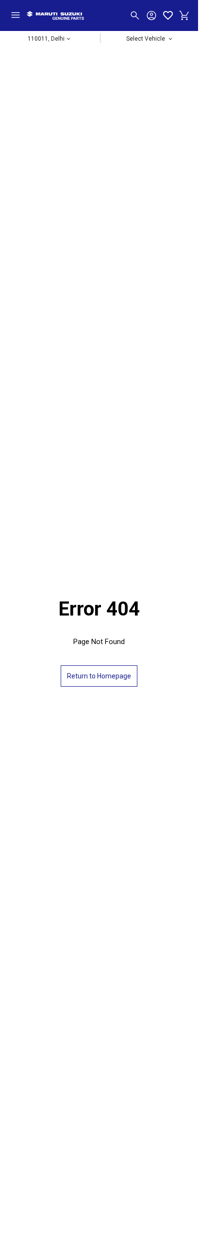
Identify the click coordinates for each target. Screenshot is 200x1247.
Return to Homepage (99, 676)
